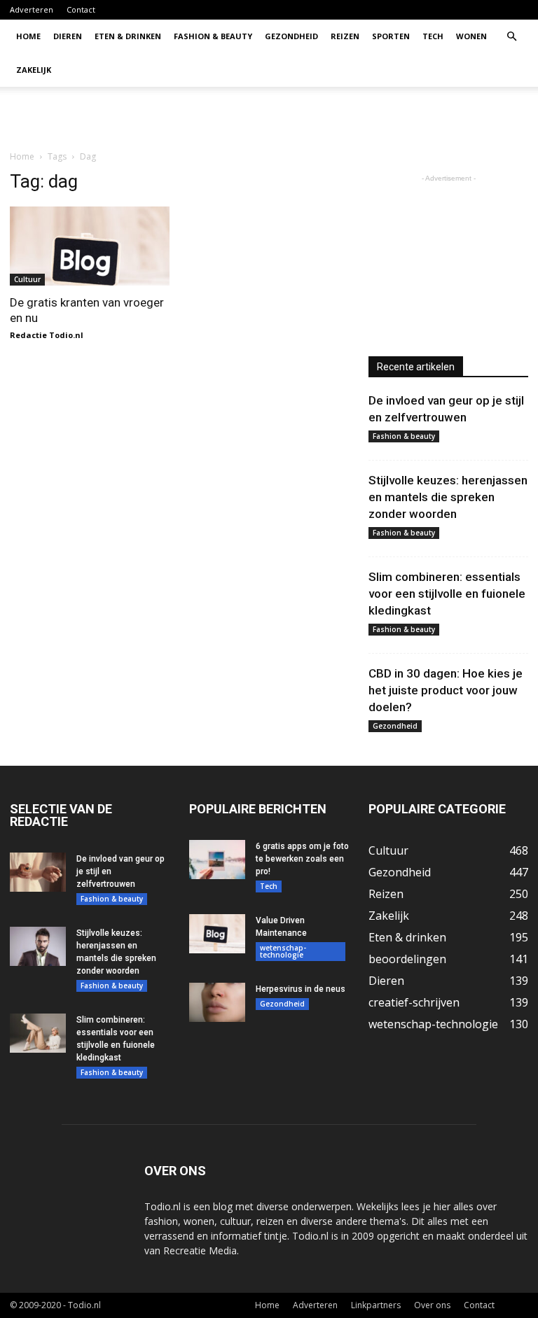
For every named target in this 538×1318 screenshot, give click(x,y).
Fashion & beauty (213, 36)
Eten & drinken (128, 36)
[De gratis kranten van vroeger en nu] (90, 246)
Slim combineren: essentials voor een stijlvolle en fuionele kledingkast (446, 593)
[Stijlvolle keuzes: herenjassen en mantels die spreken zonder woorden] (38, 946)
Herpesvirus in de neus (300, 989)
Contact (81, 9)
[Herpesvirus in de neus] (217, 1002)
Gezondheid (291, 36)
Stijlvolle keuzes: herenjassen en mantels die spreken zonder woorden (447, 497)
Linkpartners (376, 1305)
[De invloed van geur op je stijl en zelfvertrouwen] (38, 872)
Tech (432, 36)
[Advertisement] (363, 118)
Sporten (391, 36)
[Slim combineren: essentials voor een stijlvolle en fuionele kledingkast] (38, 1033)
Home (28, 36)
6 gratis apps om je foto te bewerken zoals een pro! (302, 858)
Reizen (345, 36)
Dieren (67, 36)
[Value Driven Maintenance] (217, 933)
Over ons (432, 1305)
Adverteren (31, 9)
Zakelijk (33, 69)
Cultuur (27, 279)
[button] (511, 36)
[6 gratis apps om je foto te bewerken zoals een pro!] (217, 859)
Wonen (471, 36)
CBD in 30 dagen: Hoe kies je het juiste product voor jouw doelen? (445, 690)
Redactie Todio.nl (46, 335)
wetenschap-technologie (283, 951)
